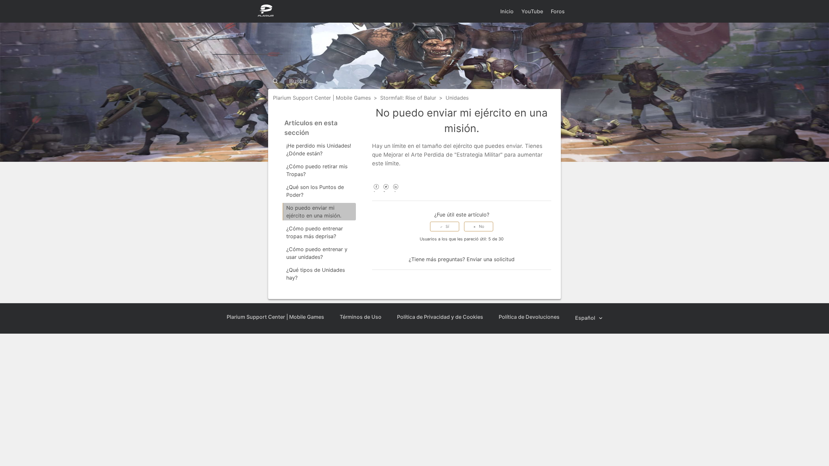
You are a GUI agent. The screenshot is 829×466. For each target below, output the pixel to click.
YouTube (532, 11)
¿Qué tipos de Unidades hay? (315, 274)
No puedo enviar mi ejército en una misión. (313, 212)
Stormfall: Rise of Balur (408, 97)
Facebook (376, 191)
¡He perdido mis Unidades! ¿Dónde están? (318, 149)
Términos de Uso (360, 317)
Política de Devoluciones (529, 317)
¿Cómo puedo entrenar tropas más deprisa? (314, 232)
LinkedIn (396, 191)
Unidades (457, 97)
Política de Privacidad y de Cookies (440, 317)
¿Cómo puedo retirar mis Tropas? (316, 170)
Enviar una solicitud (491, 259)
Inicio (507, 11)
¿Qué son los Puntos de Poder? (315, 191)
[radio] (444, 226)
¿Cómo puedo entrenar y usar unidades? (316, 253)
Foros (558, 11)
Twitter (386, 191)
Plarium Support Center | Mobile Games (322, 97)
